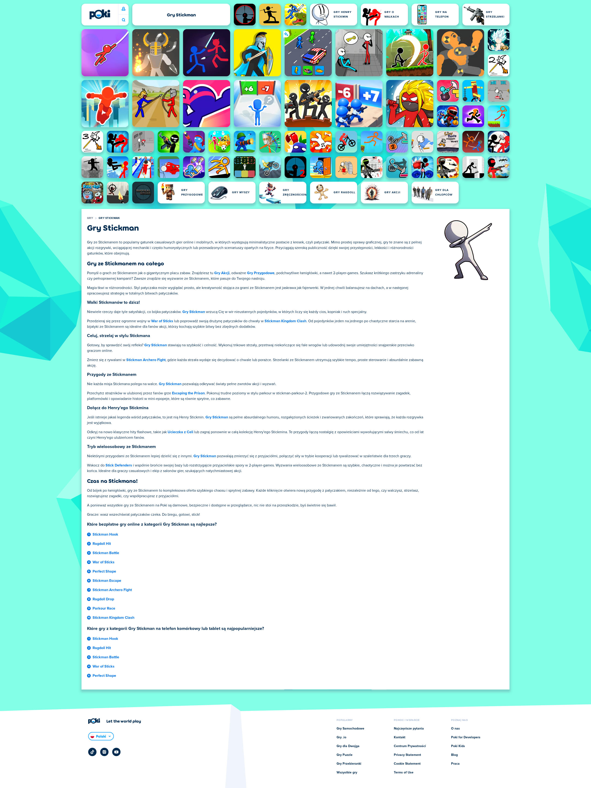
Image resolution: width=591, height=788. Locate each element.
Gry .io (341, 737)
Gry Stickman (109, 218)
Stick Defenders (119, 465)
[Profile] (123, 9)
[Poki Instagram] (104, 752)
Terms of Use (403, 772)
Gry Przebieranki (349, 763)
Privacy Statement (407, 755)
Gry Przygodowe (260, 273)
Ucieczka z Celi (180, 432)
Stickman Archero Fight (146, 360)
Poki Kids (458, 746)
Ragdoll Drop (103, 599)
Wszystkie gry (347, 772)
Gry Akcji (221, 273)
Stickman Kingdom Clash (285, 321)
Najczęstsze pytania (409, 728)
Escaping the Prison (188, 393)
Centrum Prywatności (410, 746)
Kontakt (399, 737)
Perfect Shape (104, 571)
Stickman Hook (105, 534)
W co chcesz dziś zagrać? (123, 20)
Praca (455, 763)
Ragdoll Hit (102, 544)
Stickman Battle (106, 553)
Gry (90, 218)
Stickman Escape (107, 581)
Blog (454, 755)
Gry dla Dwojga (348, 746)
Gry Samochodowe (350, 728)
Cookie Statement (407, 763)
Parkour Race (104, 608)
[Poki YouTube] (116, 752)
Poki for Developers (465, 737)
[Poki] (100, 14)
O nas (455, 728)
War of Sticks (162, 321)
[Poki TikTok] (92, 752)
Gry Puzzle (345, 755)
